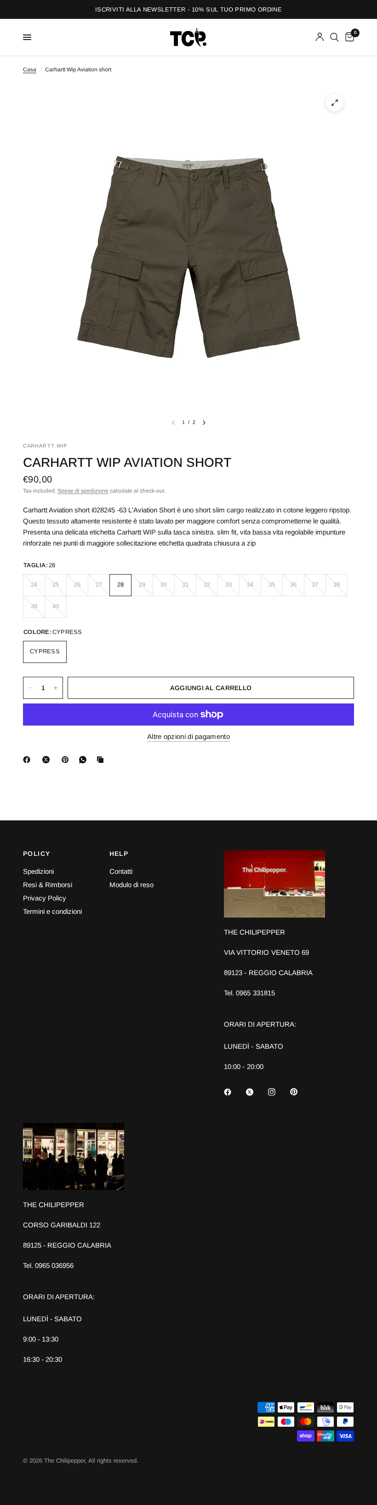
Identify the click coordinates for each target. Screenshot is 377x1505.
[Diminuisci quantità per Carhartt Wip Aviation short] (30, 687)
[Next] (204, 422)
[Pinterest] (67, 759)
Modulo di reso (131, 885)
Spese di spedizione (83, 491)
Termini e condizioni (52, 911)
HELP (119, 853)
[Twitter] (256, 1092)
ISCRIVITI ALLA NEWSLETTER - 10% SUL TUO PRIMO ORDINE (188, 9)
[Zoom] (334, 102)
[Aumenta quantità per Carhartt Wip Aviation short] (56, 687)
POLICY (36, 853)
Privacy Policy (44, 898)
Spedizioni (38, 871)
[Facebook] (28, 759)
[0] (348, 37)
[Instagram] (278, 1092)
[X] (47, 759)
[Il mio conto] (320, 37)
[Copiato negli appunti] (102, 759)
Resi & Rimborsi (47, 885)
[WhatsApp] (84, 759)
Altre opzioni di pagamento (188, 736)
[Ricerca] (334, 37)
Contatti (120, 871)
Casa (29, 69)
